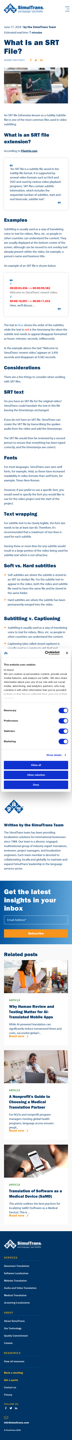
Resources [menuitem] (12, 1353)
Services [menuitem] (11, 1257)
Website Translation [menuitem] (15, 1280)
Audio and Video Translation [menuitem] (20, 1288)
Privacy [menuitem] (8, 1394)
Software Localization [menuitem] (16, 1273)
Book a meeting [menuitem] (13, 1372)
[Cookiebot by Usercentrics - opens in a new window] (45, 653)
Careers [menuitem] (8, 1343)
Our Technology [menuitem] (12, 1328)
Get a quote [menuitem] (11, 1380)
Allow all (36, 765)
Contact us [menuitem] (10, 1387)
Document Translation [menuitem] (16, 1266)
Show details (54, 755)
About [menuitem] (8, 1312)
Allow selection (36, 774)
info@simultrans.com (16, 1422)
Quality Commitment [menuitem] (16, 1335)
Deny (36, 784)
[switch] (63, 720)
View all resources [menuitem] (14, 1361)
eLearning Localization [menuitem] (17, 1302)
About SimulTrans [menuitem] (14, 1321)
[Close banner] (67, 653)
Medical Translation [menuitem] (15, 1295)
